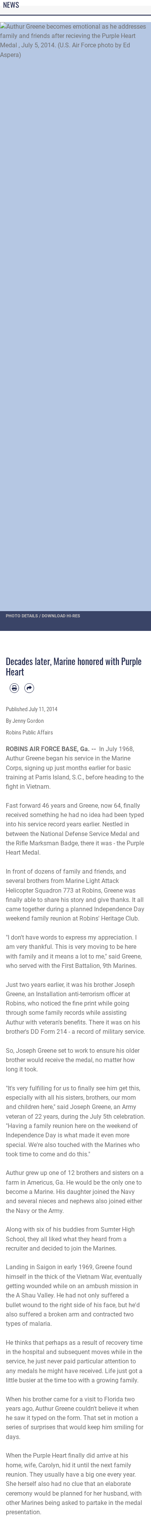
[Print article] (14, 688)
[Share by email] (29, 688)
